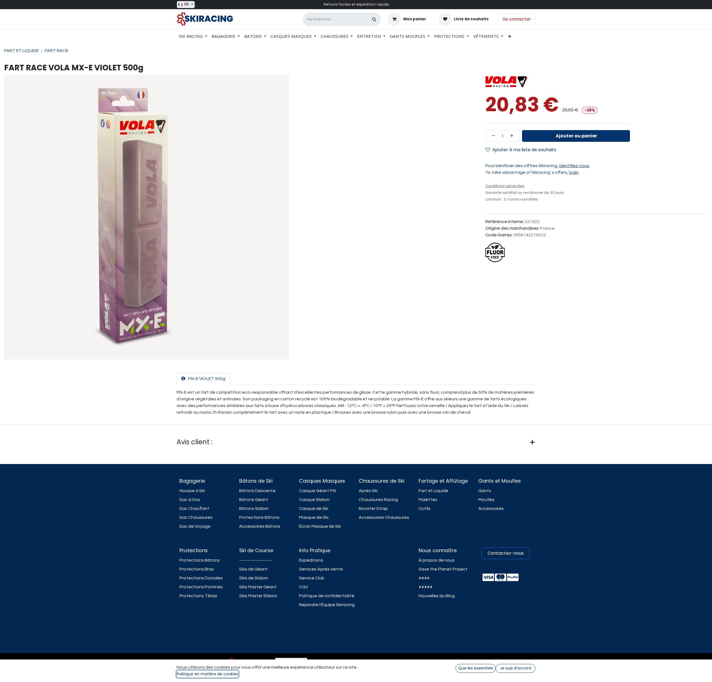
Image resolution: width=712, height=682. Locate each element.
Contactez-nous (506, 553)
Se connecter (517, 19)
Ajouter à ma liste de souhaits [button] (524, 150)
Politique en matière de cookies (207, 674)
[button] (576, 136)
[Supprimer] (492, 136)
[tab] (203, 379)
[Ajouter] (513, 136)
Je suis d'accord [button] (515, 668)
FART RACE (56, 50)
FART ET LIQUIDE (21, 50)
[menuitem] (193, 36)
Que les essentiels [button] (475, 668)
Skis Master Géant (258, 587)
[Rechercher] (374, 19)
